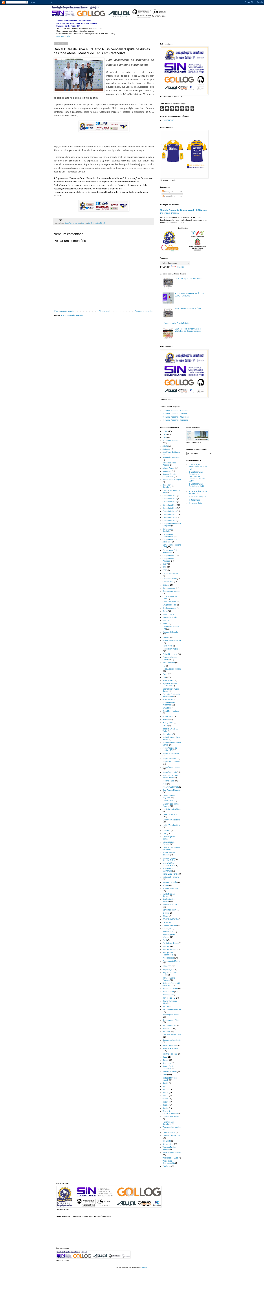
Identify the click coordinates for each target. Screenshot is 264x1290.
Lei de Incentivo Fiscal (96, 223)
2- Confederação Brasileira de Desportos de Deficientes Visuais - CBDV (197, 476)
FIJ (164, 666)
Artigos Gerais (168, 468)
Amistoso (166, 449)
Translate (181, 267)
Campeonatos (168, 556)
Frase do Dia (168, 680)
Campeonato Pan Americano (170, 541)
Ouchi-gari (167, 928)
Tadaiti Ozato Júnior (171, 1117)
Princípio (166, 946)
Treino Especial (169, 1132)
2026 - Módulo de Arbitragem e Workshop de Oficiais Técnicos (188, 330)
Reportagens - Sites (171, 1020)
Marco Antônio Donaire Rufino (169, 864)
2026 (165, 437)
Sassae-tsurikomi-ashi (172, 1040)
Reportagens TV (169, 1025)
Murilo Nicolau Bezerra (169, 895)
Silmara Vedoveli (170, 1072)
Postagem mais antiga (144, 311)
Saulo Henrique (169, 1045)
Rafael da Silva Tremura (169, 979)
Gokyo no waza (169, 699)
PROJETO (167, 966)
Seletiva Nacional (170, 1054)
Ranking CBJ (168, 995)
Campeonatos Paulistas (168, 560)
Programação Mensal (171, 961)
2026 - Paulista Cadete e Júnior (188, 308)
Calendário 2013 (170, 502)
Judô (165, 784)
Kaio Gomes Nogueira (172, 790)
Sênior (165, 1060)
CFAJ (165, 570)
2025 (165, 434)
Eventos (84, 223)
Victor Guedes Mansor (172, 1152)
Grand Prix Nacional (171, 711)
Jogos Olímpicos (169, 759)
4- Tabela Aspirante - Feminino (175, 420)
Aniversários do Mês (171, 457)
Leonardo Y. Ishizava (171, 820)
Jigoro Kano (168, 734)
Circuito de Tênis (170, 579)
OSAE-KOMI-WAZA (171, 919)
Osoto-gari (167, 922)
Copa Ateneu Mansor (72, 223)
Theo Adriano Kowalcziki (168, 1123)
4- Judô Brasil (194, 500)
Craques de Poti (169, 605)
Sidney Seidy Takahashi (168, 1067)
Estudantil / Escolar (170, 632)
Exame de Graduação (172, 640)
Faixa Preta (167, 646)
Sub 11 (165, 1086)
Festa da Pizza (169, 663)
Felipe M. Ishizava (170, 654)
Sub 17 (166, 1096)
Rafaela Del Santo (170, 989)
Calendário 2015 (170, 508)
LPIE (165, 834)
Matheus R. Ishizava (171, 877)
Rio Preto (166, 1032)
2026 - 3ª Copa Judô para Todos (188, 279)
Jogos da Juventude (171, 753)
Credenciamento (169, 608)
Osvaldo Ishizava (170, 925)
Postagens (168, 192)
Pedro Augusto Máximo (169, 936)
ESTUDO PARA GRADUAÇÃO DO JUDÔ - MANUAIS (189, 294)
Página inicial (104, 311)
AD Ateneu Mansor (170, 441)
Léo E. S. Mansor (170, 814)
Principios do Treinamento (168, 953)
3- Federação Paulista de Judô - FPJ (198, 492)
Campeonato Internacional (168, 535)
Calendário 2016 (170, 511)
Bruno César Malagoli (172, 480)
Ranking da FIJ (169, 998)
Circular (166, 585)
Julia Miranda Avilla (171, 787)
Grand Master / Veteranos (169, 704)
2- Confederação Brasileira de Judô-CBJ (196, 486)
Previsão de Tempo (171, 943)
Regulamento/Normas (172, 1009)
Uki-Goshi (167, 1141)
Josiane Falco (168, 781)
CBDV (165, 564)
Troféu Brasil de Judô (171, 1136)
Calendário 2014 (170, 505)
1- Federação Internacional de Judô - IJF (198, 466)
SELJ (165, 1057)
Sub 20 (166, 1102)
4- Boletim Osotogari (197, 497)
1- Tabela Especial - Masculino (175, 411)
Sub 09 (166, 1083)
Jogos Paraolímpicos (171, 767)
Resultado (167, 1028)
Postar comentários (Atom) (72, 315)
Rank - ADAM (168, 992)
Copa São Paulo (169, 602)
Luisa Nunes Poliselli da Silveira (171, 848)
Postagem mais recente (64, 311)
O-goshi (166, 913)
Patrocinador (168, 932)
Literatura (166, 830)
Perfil (165, 940)
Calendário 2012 (170, 499)
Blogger (144, 1267)
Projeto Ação (168, 969)
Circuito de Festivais (171, 573)
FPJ (164, 677)
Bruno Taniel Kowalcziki (168, 486)
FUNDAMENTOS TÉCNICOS (170, 685)
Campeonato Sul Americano (170, 551)
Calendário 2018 (170, 517)
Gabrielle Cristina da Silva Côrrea (171, 695)
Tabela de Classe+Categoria (170, 1112)
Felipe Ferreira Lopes (171, 649)
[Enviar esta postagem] (60, 220)
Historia (166, 719)
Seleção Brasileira (170, 1049)
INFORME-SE (168, 120)
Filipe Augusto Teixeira (172, 669)
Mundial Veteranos (170, 889)
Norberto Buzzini (169, 910)
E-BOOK (166, 620)
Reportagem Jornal (171, 1015)
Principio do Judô (170, 949)
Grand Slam (167, 716)
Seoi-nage (167, 1063)
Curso (165, 611)
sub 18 (165, 1099)
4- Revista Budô (195, 503)
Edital (165, 624)
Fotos (165, 674)
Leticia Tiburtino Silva (171, 825)
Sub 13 (166, 1089)
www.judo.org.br (63, 36)
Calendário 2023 (170, 521)
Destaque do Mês (170, 617)
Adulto (165, 446)
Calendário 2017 (170, 514)
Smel (165, 1075)
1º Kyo (165, 431)
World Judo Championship (169, 1162)
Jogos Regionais (170, 772)
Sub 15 (166, 1093)
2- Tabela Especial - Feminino (175, 414)
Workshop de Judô (170, 1158)
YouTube (166, 1166)
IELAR (165, 726)
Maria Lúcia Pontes (171, 874)
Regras (166, 1006)
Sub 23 (166, 1108)
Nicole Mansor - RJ (170, 904)
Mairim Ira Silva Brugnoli (169, 854)
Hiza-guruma (168, 723)
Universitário (168, 1144)
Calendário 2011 (169, 496)
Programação (168, 958)
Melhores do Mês (170, 882)
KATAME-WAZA (169, 801)
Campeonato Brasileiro (168, 530)
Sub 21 (166, 1105)
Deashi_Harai (168, 614)
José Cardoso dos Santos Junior (170, 776)
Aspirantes (167, 471)
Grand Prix (167, 708)
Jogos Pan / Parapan (171, 762)
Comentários (169, 196)
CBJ (164, 567)
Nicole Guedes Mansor (169, 900)
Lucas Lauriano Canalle (169, 843)
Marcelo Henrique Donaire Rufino (170, 859)
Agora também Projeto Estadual (177, 323)
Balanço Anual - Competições (169, 475)
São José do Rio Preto (172, 1035)
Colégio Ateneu (169, 588)
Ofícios (165, 916)
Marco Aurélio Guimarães (168, 870)
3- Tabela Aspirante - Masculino (176, 417)
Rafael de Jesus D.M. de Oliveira (171, 984)
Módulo (166, 885)
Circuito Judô (168, 582)
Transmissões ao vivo (172, 1127)
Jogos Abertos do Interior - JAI (170, 749)
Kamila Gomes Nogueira (169, 796)
